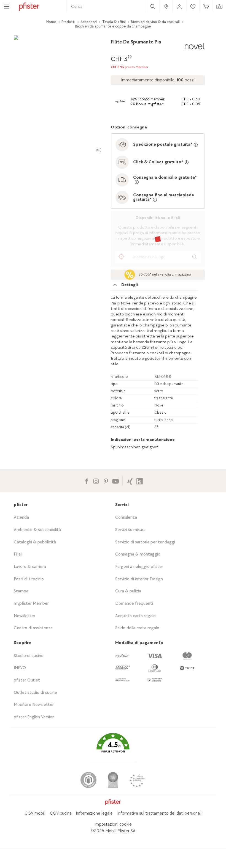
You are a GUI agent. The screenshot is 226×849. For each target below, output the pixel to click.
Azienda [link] (21, 517)
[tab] (154, 286)
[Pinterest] (106, 480)
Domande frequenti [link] (134, 603)
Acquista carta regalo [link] (135, 616)
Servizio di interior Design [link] (139, 579)
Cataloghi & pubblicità (35, 542)
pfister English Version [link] (34, 717)
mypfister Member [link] (31, 603)
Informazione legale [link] (94, 813)
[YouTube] (115, 480)
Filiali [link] (18, 554)
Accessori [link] (88, 22)
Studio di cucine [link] (29, 655)
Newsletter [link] (24, 616)
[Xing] (130, 480)
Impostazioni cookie (113, 824)
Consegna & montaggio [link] (137, 554)
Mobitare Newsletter (34, 704)
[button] (113, 747)
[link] (166, 6)
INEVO (20, 668)
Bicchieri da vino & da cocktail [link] (155, 22)
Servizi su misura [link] (130, 529)
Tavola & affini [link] (114, 22)
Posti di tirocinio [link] (29, 579)
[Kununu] (139, 480)
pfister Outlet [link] (27, 680)
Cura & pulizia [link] (128, 591)
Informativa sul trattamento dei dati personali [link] (159, 813)
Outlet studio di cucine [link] (35, 692)
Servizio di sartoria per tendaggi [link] (145, 542)
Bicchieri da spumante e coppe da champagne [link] (113, 26)
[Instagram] (96, 480)
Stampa (21, 591)
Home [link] (51, 22)
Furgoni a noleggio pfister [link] (139, 566)
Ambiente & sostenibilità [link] (37, 529)
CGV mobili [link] (35, 813)
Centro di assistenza (33, 628)
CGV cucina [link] (61, 813)
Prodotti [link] (68, 22)
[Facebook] (86, 480)
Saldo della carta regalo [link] (137, 628)
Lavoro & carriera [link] (30, 566)
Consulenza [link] (126, 517)
